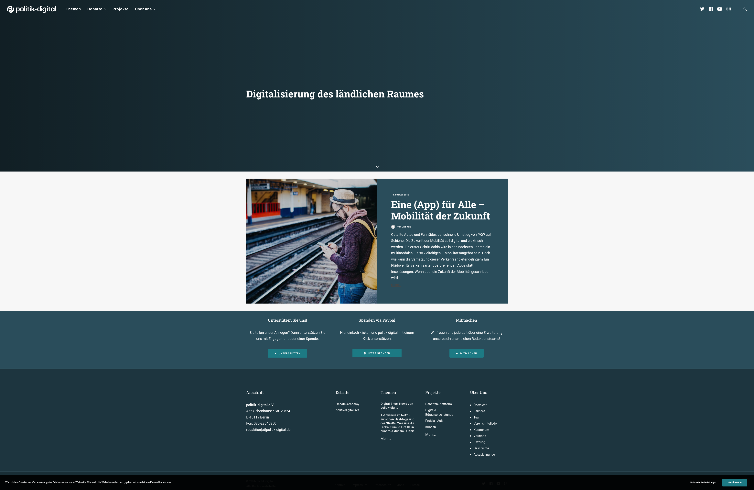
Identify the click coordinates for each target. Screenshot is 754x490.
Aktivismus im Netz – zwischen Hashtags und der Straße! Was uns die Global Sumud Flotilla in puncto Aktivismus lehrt (398, 423)
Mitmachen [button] (468, 353)
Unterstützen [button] (290, 353)
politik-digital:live (347, 410)
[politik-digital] (31, 9)
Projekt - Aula (434, 421)
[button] (745, 9)
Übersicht (480, 405)
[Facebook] (712, 9)
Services (479, 411)
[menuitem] (73, 9)
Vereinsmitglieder (486, 423)
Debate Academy (347, 404)
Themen (73, 9)
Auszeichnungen (485, 454)
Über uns (143, 9)
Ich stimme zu (735, 482)
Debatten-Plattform (438, 404)
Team (477, 417)
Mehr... (396, 285)
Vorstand (480, 436)
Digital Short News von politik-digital (397, 405)
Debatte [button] (94, 9)
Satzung (479, 442)
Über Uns (478, 392)
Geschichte (481, 448)
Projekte (120, 9)
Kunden (430, 427)
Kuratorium (481, 430)
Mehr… (386, 439)
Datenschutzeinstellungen (703, 482)
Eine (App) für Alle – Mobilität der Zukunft (440, 210)
